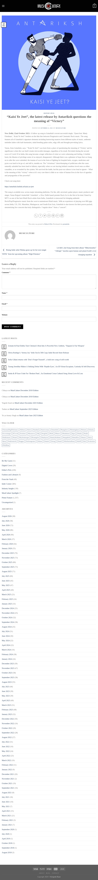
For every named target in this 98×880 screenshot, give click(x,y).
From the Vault (7, 479)
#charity (91, 430)
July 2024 (5, 631)
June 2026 (6, 525)
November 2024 (8, 613)
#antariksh (55, 430)
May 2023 (6, 696)
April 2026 (6, 535)
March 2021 (6, 816)
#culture (23, 433)
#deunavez (31, 433)
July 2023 (5, 687)
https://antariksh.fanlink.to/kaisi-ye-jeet (19, 187)
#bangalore (64, 430)
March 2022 (6, 760)
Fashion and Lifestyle (10, 475)
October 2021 (7, 783)
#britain (83, 430)
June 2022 (6, 747)
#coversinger (7, 433)
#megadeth (66, 437)
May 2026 (6, 530)
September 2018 (8, 848)
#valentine (91, 441)
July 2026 (5, 521)
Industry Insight (8, 488)
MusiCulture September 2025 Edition (24, 409)
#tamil (60, 441)
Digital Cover (7, 465)
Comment (6, 272)
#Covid (15, 433)
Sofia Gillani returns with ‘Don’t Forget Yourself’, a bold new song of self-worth (38, 360)
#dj (38, 433)
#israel (15, 437)
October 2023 (7, 673)
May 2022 (6, 751)
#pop (4, 441)
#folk (51, 433)
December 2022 (8, 719)
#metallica (75, 437)
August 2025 (7, 571)
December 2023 (8, 664)
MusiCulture (61, 128)
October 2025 (7, 562)
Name (4, 293)
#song (53, 441)
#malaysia (44, 437)
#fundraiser (66, 433)
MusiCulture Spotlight (10, 493)
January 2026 (7, 548)
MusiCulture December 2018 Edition (24, 390)
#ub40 (79, 441)
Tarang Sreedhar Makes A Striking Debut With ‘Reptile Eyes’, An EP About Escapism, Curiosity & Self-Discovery (51, 367)
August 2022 (7, 737)
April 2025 (6, 590)
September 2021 (8, 788)
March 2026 (6, 539)
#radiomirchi (12, 441)
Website (4, 315)
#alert (29, 430)
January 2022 (7, 770)
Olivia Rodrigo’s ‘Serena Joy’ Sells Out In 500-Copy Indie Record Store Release (38, 353)
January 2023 (7, 714)
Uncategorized (7, 502)
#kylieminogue (24, 437)
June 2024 (6, 636)
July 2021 (5, 797)
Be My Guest (7, 461)
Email (4, 304)
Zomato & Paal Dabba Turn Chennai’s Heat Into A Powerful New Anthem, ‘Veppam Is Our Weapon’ (46, 346)
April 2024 (6, 645)
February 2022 (7, 765)
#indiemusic (7, 437)
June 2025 (6, 581)
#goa (73, 433)
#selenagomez (30, 441)
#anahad (36, 430)
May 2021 (6, 806)
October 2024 (7, 618)
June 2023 (6, 691)
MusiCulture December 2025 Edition (29, 403)
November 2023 (8, 668)
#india (79, 433)
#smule (46, 441)
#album (22, 430)
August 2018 (7, 852)
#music (83, 437)
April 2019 (6, 839)
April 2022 (6, 756)
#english (44, 433)
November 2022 (8, 723)
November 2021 (8, 779)
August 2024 (7, 627)
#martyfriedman (55, 437)
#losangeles (35, 437)
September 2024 (8, 622)
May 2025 (6, 585)
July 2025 (5, 576)
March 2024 (6, 650)
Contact (55, 873)
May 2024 (6, 641)
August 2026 (7, 516)
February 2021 (7, 820)
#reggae (21, 441)
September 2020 (8, 829)
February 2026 (7, 544)
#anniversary (45, 430)
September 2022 (8, 733)
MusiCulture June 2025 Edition (31, 415)
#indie (86, 433)
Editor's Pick (49, 113)
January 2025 (7, 604)
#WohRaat (6, 445)
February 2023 (7, 710)
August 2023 (7, 682)
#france (57, 433)
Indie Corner (6, 484)
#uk (84, 441)
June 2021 (6, 802)
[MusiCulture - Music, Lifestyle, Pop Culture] (49, 6)
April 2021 (6, 811)
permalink (66, 224)
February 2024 (7, 654)
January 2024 (7, 659)
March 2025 (6, 594)
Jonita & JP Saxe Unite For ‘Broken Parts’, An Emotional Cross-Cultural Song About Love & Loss (45, 373)
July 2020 (5, 834)
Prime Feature (7, 498)
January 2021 (7, 825)
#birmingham (74, 430)
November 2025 (8, 558)
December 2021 (8, 774)
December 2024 (8, 608)
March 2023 (6, 705)
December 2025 (8, 553)
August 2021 (7, 793)
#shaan (40, 441)
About (41, 873)
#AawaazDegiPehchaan (10, 430)
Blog (48, 873)
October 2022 (7, 728)
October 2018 (7, 843)
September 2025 (8, 567)
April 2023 (6, 700)
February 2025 (7, 599)
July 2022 (5, 742)
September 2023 (8, 677)
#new (90, 437)
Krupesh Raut (55, 877)
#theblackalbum (69, 441)
